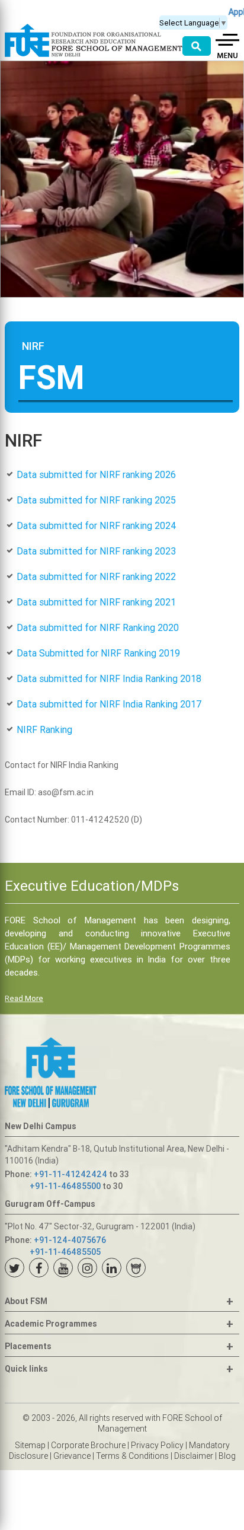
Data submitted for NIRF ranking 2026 (96, 474)
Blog (227, 1456)
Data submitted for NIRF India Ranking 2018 (109, 678)
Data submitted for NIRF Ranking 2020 (98, 627)
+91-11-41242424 (70, 1174)
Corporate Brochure (88, 1445)
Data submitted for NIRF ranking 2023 (96, 551)
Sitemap (30, 1445)
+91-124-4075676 (70, 1240)
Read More (24, 998)
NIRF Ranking (44, 729)
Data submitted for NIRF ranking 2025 (96, 500)
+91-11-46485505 (65, 1252)
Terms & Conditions (132, 1456)
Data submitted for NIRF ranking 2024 (96, 525)
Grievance (72, 1456)
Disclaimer (193, 1456)
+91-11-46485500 (65, 1186)
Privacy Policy (157, 1445)
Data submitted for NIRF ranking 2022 (96, 576)
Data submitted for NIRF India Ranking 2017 (109, 704)
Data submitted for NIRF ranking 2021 (96, 602)
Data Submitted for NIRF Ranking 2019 (98, 653)
